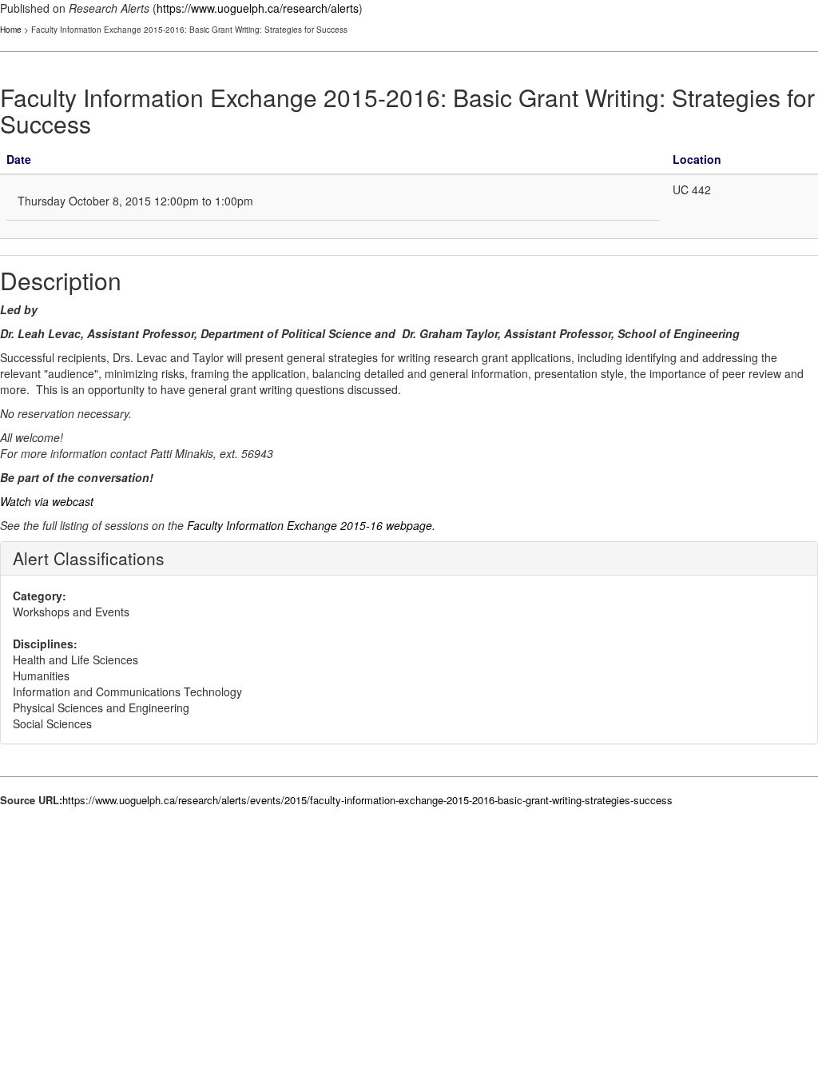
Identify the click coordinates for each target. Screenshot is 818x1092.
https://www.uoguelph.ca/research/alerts (258, 8)
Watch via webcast (46, 501)
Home (11, 29)
